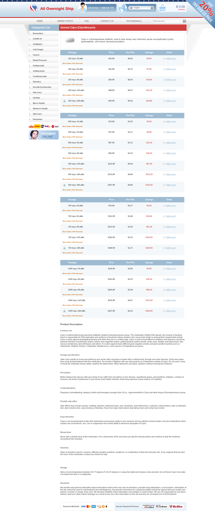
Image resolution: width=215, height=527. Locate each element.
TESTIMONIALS (134, 21)
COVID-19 (37, 39)
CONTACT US (107, 21)
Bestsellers (38, 33)
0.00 (181, 6)
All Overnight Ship (57, 8)
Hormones (37, 119)
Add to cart (171, 58)
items (182, 9)
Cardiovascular (40, 76)
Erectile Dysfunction (42, 87)
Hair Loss (37, 92)
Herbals (36, 98)
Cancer (36, 55)
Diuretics (37, 82)
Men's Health (39, 103)
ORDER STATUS (65, 21)
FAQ (87, 21)
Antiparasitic (38, 66)
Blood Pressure (40, 60)
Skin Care (37, 114)
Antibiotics (37, 44)
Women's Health (40, 108)
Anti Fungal (38, 49)
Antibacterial (38, 71)
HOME (40, 21)
